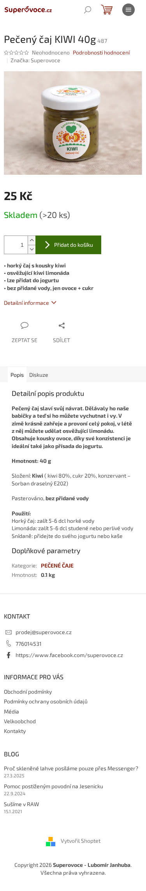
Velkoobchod (20, 721)
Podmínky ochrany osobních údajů (46, 701)
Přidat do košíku (73, 244)
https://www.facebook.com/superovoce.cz (69, 655)
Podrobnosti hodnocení (101, 52)
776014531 (29, 643)
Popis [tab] (17, 374)
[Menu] (128, 10)
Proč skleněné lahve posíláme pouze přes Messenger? (71, 768)
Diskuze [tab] (38, 374)
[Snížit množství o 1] (31, 249)
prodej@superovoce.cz (44, 632)
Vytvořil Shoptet (80, 841)
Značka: (35, 60)
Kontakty (15, 731)
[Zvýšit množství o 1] (31, 240)
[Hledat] (87, 10)
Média (11, 711)
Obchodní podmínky (28, 691)
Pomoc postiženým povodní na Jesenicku (53, 786)
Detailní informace (26, 302)
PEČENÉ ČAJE (57, 565)
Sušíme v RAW (21, 804)
